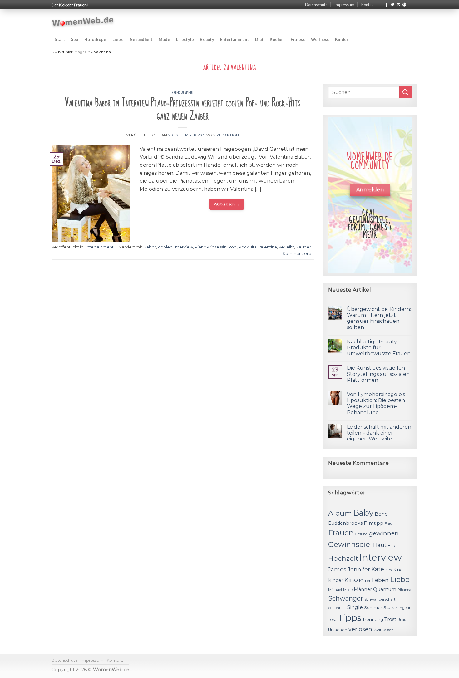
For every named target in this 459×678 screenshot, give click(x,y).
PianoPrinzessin (210, 247)
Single (355, 607)
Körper (365, 580)
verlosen (360, 629)
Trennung (373, 619)
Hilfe (392, 545)
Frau (388, 524)
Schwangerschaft (380, 599)
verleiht (286, 247)
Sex (74, 39)
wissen (388, 630)
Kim (388, 570)
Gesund (361, 534)
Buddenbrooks (345, 523)
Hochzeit (343, 558)
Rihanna (404, 590)
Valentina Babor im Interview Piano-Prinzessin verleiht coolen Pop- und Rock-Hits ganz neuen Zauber (182, 109)
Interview (183, 247)
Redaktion (227, 135)
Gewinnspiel (350, 544)
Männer (363, 589)
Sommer (373, 607)
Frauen (341, 532)
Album (340, 513)
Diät (259, 39)
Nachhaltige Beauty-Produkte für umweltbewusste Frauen (379, 347)
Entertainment (234, 39)
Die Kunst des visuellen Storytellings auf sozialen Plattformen (378, 374)
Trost (390, 619)
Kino (351, 579)
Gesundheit (141, 39)
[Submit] (405, 92)
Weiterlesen (227, 204)
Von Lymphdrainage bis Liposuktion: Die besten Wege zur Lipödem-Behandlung (376, 403)
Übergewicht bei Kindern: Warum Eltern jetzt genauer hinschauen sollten (379, 318)
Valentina (267, 247)
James (337, 569)
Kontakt (368, 4)
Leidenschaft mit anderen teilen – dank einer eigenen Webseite (379, 433)
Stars (388, 607)
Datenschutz (316, 4)
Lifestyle (185, 39)
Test (332, 619)
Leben (380, 580)
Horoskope (95, 39)
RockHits (247, 247)
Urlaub (402, 620)
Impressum (344, 4)
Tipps (349, 617)
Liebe (118, 39)
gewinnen (384, 533)
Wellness (320, 39)
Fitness (298, 39)
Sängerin (403, 608)
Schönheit (337, 608)
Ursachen (337, 629)
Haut (380, 545)
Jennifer (359, 569)
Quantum (384, 589)
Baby (363, 513)
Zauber (303, 247)
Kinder (341, 39)
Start (60, 39)
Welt (377, 630)
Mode (164, 39)
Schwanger (345, 598)
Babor (149, 247)
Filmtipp (373, 523)
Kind (398, 569)
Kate (377, 569)
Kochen (277, 39)
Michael (335, 589)
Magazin (82, 51)
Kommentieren (298, 253)
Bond (381, 514)
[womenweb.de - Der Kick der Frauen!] (83, 21)
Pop (232, 247)
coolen (165, 247)
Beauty (207, 39)
